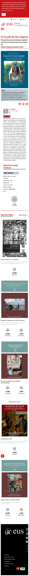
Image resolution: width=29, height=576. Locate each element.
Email (26, 19)
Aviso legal (6, 554)
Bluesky (20, 19)
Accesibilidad (11, 19)
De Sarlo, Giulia (14, 110)
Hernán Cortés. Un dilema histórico (10, 500)
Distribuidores (7, 561)
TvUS (23, 19)
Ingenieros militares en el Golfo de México (13, 320)
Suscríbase (6, 566)
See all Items (23, 215)
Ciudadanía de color (6, 439)
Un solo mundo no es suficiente (10, 259)
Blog (14, 19)
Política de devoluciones (9, 559)
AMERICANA (12, 189)
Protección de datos (8, 563)
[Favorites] (25, 223)
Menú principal (2, 29)
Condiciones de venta (9, 557)
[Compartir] (20, 104)
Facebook (18, 19)
